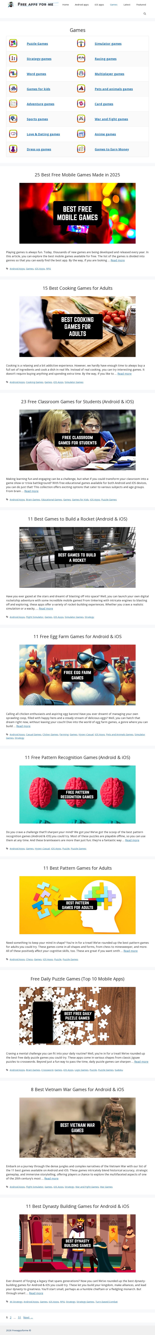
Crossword (47, 1069)
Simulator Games (74, 382)
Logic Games (81, 1069)
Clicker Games (50, 734)
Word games (36, 74)
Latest (127, 4)
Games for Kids (80, 499)
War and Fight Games (87, 1186)
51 (20, 1317)
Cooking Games (34, 382)
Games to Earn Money (112, 149)
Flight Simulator (34, 616)
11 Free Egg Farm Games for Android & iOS (77, 636)
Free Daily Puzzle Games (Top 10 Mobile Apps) (77, 979)
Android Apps (17, 268)
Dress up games (39, 149)
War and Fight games (111, 119)
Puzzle (66, 848)
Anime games (105, 134)
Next (28, 1317)
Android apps (82, 4)
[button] (145, 13)
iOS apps (99, 4)
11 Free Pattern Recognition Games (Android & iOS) (77, 757)
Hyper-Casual (86, 734)
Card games (104, 104)
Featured (141, 4)
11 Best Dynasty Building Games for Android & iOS (77, 1206)
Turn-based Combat (106, 1301)
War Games (106, 1186)
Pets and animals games (114, 89)
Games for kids (38, 89)
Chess (29, 959)
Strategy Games (85, 1301)
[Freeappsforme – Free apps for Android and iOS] (32, 4)
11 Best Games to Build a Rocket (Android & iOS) (77, 519)
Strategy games (39, 59)
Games (113, 4)
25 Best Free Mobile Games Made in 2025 (77, 175)
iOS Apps (40, 268)
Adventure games (40, 104)
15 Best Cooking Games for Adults (77, 288)
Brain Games (33, 499)
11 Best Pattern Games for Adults (77, 868)
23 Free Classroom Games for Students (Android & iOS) (77, 401)
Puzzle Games (109, 499)
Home (65, 4)
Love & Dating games (43, 134)
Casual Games (33, 734)
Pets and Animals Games (119, 734)
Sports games (37, 119)
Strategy (89, 616)
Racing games (106, 59)
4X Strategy (16, 1301)
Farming (64, 734)
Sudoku (119, 1069)
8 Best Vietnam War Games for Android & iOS (77, 1089)
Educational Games (51, 499)
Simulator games (108, 44)
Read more (118, 260)
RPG (48, 268)
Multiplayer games (109, 74)
